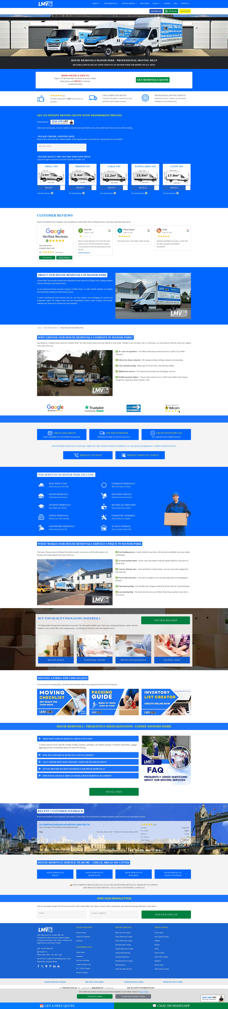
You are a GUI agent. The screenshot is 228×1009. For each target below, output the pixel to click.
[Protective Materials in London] (133, 646)
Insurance (79, 941)
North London (159, 953)
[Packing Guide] (114, 702)
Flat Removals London (123, 945)
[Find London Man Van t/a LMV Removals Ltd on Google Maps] (46, 966)
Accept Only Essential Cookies (133, 996)
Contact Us (42, 952)
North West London (161, 957)
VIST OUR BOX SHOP (165, 620)
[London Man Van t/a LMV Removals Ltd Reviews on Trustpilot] (94, 409)
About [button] (95, 3)
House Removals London (123, 937)
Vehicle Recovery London (173, 982)
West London (159, 965)
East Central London (162, 937)
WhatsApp (173, 11)
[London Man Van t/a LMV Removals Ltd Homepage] (45, 4)
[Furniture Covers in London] (94, 646)
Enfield (157, 941)
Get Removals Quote (152, 79)
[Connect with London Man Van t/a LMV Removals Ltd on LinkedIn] (54, 966)
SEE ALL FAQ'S (114, 792)
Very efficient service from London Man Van (57, 824)
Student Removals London (124, 949)
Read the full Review (84, 252)
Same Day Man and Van (123, 969)
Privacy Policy (81, 933)
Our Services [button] (110, 3)
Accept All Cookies (94, 996)
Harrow (157, 945)
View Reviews (47, 258)
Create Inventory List (83, 964)
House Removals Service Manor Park (72, 328)
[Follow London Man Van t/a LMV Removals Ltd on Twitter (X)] (42, 966)
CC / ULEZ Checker (83, 968)
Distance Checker (82, 972)
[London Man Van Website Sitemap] (58, 966)
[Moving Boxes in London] (56, 646)
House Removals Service (51, 328)
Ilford (157, 949)
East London (159, 933)
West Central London (162, 969)
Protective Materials (133, 660)
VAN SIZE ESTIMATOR (114, 435)
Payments (79, 956)
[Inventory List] (166, 702)
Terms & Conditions (83, 937)
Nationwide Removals (122, 953)
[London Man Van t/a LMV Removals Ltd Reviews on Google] (55, 409)
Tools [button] (156, 3)
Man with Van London (123, 933)
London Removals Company (55, 982)
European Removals (122, 957)
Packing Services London (124, 961)
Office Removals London (123, 941)
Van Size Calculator (82, 960)
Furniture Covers (94, 660)
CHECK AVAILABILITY (62, 435)
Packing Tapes (172, 660)
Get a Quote (185, 11)
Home (39, 328)
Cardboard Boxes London (133, 982)
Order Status (80, 952)
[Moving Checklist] (61, 702)
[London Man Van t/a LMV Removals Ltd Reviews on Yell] (172, 409)
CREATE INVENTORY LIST (167, 435)
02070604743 (156, 11)
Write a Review (64, 258)
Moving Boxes (56, 660)
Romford (158, 961)
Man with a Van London (94, 982)
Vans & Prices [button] (128, 3)
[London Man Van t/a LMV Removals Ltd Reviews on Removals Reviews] (133, 409)
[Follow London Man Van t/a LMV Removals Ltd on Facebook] (38, 966)
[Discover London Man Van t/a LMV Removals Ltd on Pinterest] (50, 966)
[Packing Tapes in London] (172, 646)
